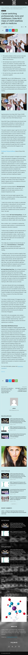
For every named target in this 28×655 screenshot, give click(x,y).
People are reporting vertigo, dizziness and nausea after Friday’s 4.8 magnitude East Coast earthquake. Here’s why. (13, 512)
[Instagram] (12, 646)
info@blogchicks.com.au (12, 637)
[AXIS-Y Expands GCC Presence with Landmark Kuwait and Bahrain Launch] (5, 429)
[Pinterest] (13, 30)
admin (5, 26)
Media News (7, 7)
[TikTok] (15, 646)
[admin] (2, 27)
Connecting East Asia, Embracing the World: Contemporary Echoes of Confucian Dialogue (18, 435)
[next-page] (4, 441)
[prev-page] (2, 441)
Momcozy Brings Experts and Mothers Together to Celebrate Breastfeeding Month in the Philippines (18, 498)
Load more (13, 503)
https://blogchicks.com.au (14, 410)
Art (2, 438)
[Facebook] (7, 30)
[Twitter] (10, 30)
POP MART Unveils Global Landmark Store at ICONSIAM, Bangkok (21, 390)
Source (3, 371)
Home (2, 7)
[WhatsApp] (16, 30)
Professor (8, 151)
